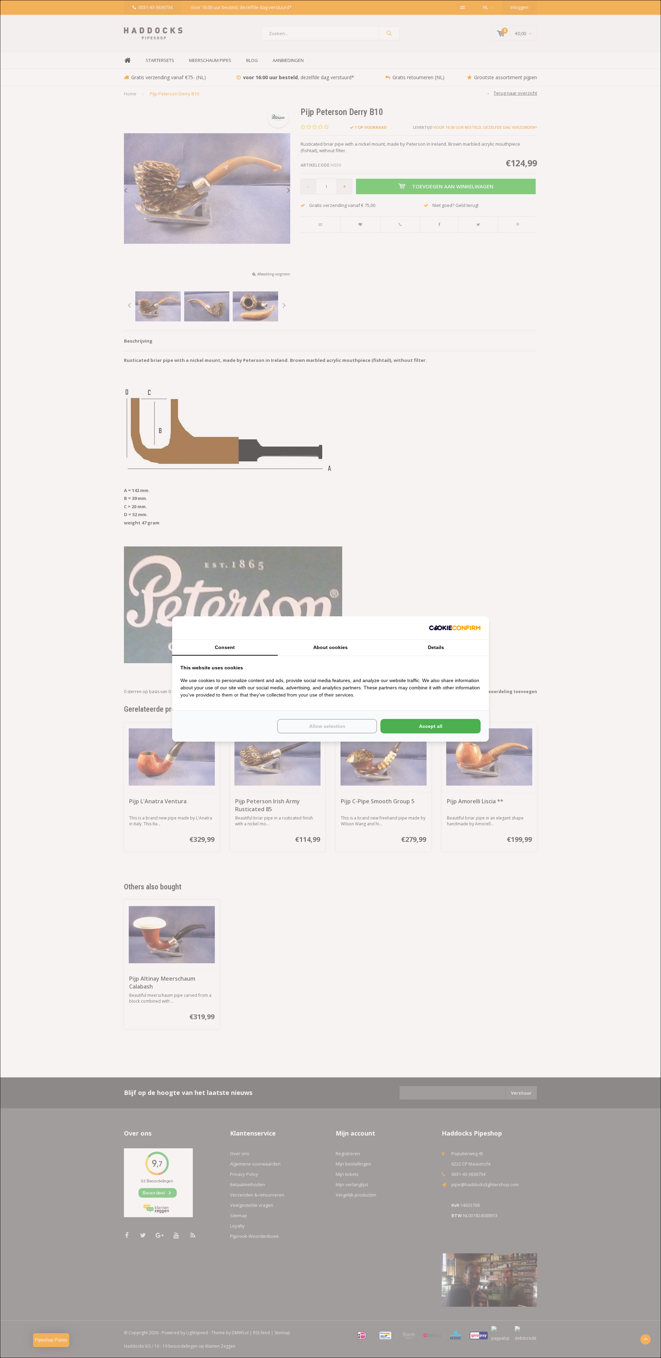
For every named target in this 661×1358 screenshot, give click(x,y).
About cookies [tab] (330, 647)
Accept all (430, 726)
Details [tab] (436, 647)
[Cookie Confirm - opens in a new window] (455, 628)
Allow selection (327, 726)
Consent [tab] (225, 647)
